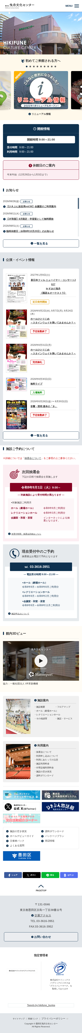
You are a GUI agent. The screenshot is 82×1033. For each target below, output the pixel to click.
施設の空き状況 (44, 771)
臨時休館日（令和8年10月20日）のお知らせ (30, 231)
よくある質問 (17, 845)
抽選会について (32, 458)
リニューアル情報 (41, 114)
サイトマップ (19, 1019)
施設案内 (43, 700)
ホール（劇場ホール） (47, 711)
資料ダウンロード (45, 775)
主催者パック (17, 840)
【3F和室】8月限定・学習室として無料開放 (30, 219)
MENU (69, 6)
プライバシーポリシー (53, 1018)
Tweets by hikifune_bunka (41, 1005)
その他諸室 (41, 718)
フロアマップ (63, 707)
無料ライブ (36, 383)
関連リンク (33, 1019)
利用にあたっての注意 (47, 759)
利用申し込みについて (47, 756)
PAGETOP (41, 890)
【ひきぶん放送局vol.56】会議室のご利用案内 (31, 206)
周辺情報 (50, 840)
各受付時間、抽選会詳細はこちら (26, 534)
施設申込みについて (20, 614)
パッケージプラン (54, 836)
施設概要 (40, 707)
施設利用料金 (42, 763)
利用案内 (43, 745)
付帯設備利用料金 (45, 767)
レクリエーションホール (48, 714)
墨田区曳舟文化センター (33, 5)
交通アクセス (42, 915)
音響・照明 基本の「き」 (43, 406)
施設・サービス (64, 718)
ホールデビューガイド (22, 836)
